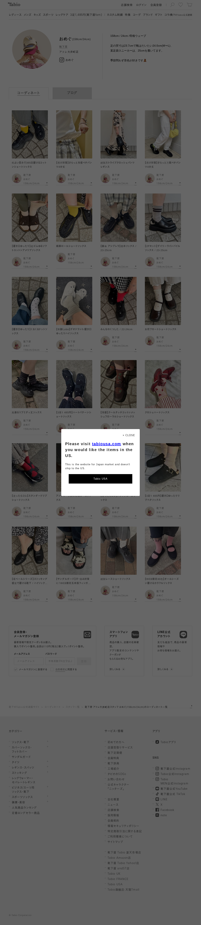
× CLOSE (129, 435)
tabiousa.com (106, 444)
